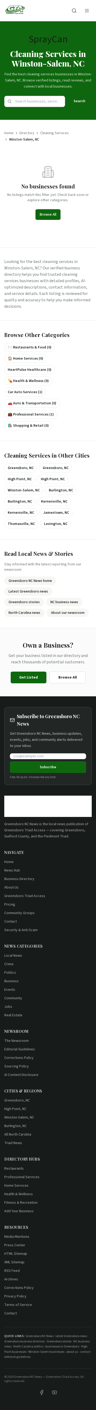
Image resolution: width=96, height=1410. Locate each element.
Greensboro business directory (24, 1341)
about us (72, 1352)
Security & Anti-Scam (21, 930)
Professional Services (21, 1177)
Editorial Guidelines (19, 1049)
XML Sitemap (14, 1262)
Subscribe (48, 767)
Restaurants (14, 1168)
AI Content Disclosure (21, 1075)
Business (11, 981)
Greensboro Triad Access (24, 830)
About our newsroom (68, 612)
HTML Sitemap (15, 1253)
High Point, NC (15, 1109)
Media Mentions (16, 1236)
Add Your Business (19, 1211)
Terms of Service (18, 1305)
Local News (13, 955)
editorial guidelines (17, 1357)
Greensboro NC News (21, 824)
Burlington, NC (15, 1126)
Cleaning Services (54, 133)
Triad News (13, 1143)
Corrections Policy (19, 1057)
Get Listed (28, 677)
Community (13, 998)
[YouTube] (54, 1392)
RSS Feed (12, 1270)
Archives (11, 1279)
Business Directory (19, 879)
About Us (11, 887)
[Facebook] (41, 1392)
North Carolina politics (28, 1346)
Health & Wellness (18, 1194)
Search (79, 101)
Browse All (48, 214)
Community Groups (19, 913)
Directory (26, 133)
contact (85, 1352)
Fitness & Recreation (21, 1202)
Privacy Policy (15, 1296)
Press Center (14, 1245)
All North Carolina (17, 1134)
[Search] (74, 10)
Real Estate (13, 1015)
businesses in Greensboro (62, 1346)
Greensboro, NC (17, 1100)
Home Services (16, 1185)
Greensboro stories (24, 602)
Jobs (8, 1006)
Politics (10, 972)
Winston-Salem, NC (19, 1117)
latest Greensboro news (71, 1336)
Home (9, 133)
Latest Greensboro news (28, 591)
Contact (10, 921)
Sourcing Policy (16, 1066)
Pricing (9, 904)
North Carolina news (24, 612)
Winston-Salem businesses (46, 1352)
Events (9, 989)
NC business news (64, 602)
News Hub (12, 870)
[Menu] (87, 10)
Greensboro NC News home (30, 580)
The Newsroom (16, 1040)
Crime (9, 964)
